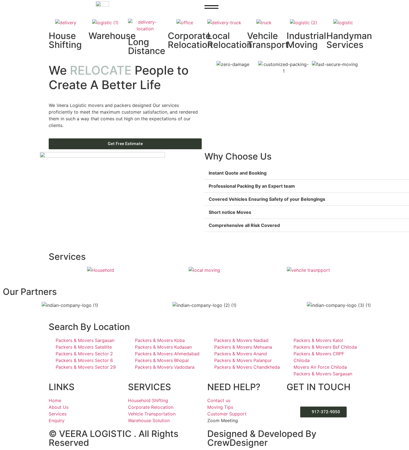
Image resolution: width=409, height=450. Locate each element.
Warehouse (112, 35)
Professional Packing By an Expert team (252, 186)
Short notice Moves (230, 212)
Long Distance (146, 46)
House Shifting (65, 40)
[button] (5, 15)
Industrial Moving (306, 40)
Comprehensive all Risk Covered (244, 225)
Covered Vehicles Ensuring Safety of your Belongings (267, 199)
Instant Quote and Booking (238, 173)
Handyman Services (349, 40)
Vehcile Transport (268, 40)
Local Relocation (229, 40)
